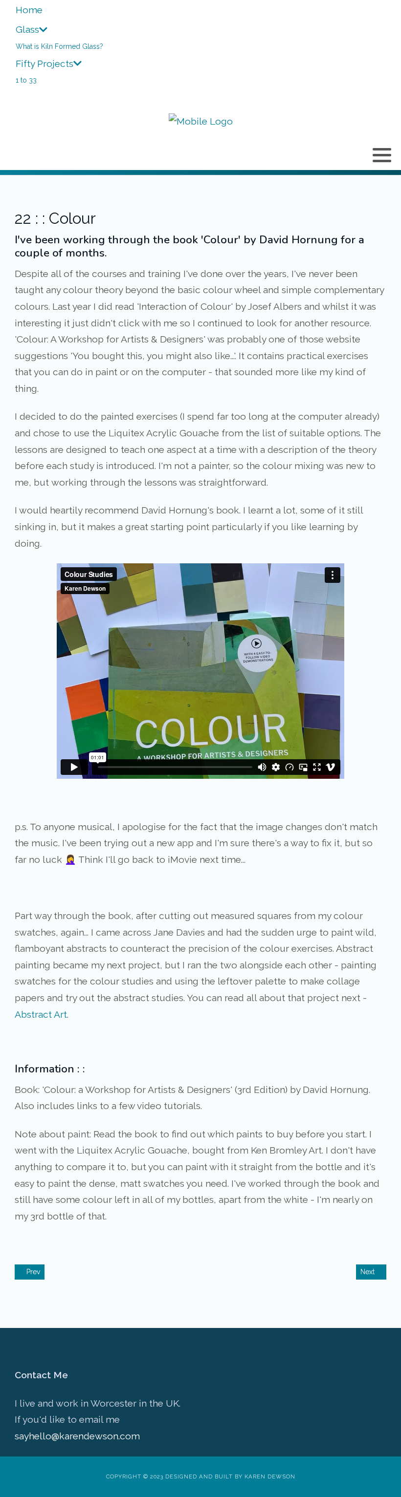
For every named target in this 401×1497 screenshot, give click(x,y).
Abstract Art (41, 1014)
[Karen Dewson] (201, 121)
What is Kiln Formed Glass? (59, 46)
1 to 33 (26, 80)
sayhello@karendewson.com (77, 1436)
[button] (382, 155)
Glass (27, 29)
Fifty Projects (44, 63)
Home (29, 9)
